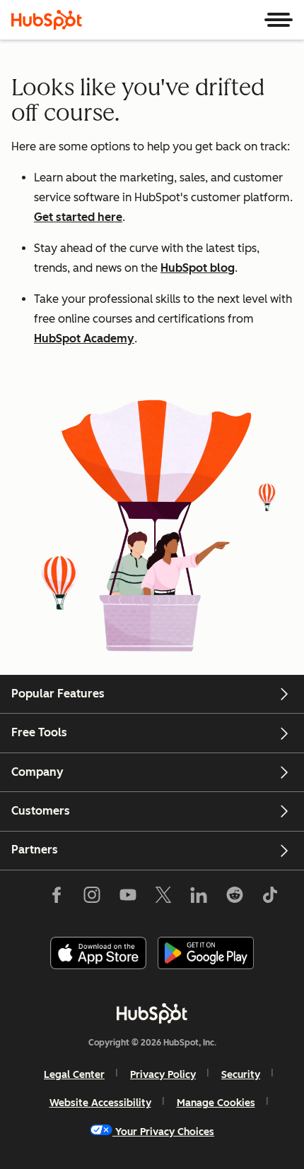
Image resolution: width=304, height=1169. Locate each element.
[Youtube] (127, 898)
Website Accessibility (100, 1103)
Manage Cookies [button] (216, 1103)
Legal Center (74, 1075)
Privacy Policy (163, 1075)
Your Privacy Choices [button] (164, 1132)
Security (240, 1075)
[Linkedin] (199, 898)
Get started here (78, 217)
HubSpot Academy (84, 338)
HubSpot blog (197, 268)
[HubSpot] (46, 19)
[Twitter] (163, 898)
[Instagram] (92, 898)
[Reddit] (235, 898)
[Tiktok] (270, 898)
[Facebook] (56, 898)
